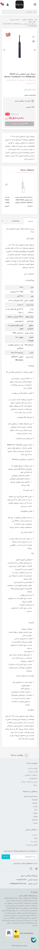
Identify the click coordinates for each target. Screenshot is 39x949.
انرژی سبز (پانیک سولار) (29, 782)
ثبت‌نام (5, 857)
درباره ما (34, 835)
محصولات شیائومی (31, 775)
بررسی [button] (30, 221)
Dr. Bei (35, 807)
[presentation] (35, 50)
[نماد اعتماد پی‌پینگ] (9, 933)
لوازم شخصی (27, 89)
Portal (13, 946)
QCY (35, 810)
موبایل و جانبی (32, 768)
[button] (4, 4)
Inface (35, 813)
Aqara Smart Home (30, 797)
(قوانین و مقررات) (31, 845)
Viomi (35, 823)
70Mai (35, 817)
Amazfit (34, 800)
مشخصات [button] (15, 221)
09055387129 (21, 880)
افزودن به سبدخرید (18, 124)
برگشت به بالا (17, 755)
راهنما (35, 838)
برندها (35, 785)
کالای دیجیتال (33, 772)
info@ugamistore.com (18, 883)
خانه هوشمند (33, 778)
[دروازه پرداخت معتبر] (16, 933)
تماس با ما (34, 842)
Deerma (34, 820)
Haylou (34, 803)
